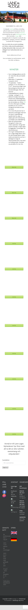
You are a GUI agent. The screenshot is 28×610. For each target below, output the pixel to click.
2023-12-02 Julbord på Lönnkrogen (5, 546)
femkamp (22, 32)
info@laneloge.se (15, 507)
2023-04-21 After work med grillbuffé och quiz (5, 559)
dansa (24, 34)
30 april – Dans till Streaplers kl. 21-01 (5, 573)
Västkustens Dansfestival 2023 (5, 582)
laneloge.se (14, 512)
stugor (17, 36)
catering (12, 29)
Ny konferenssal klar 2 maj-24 (5, 537)
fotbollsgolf (19, 34)
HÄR (24, 102)
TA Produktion (8, 600)
